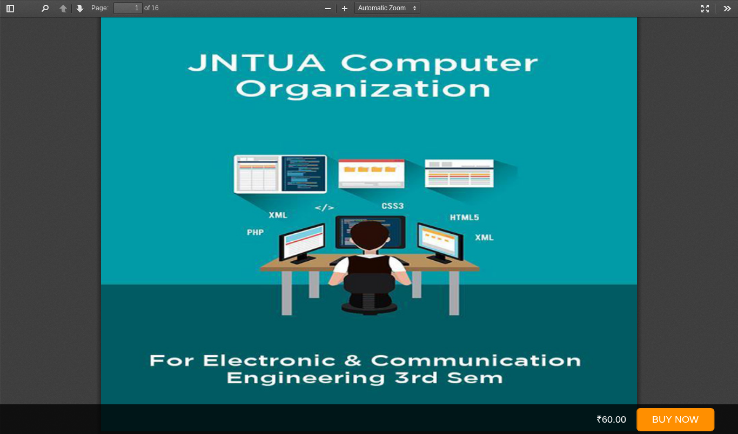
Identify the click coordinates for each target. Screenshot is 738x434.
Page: (100, 8)
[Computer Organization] (369, 225)
